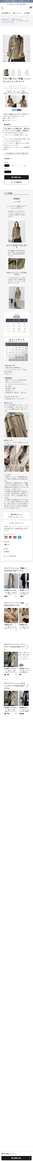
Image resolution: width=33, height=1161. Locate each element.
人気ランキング (16, 13)
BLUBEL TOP (5, 19)
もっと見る (27, 569)
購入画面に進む (16, 177)
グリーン (7, 172)
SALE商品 (27, 13)
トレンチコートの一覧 (7, 21)
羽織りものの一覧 (16, 19)
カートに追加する (16, 182)
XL (25, 165)
